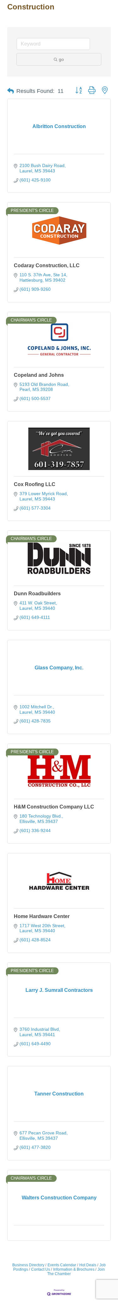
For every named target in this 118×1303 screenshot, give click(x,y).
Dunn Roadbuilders (37, 593)
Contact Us (40, 1269)
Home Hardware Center (42, 916)
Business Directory (28, 1265)
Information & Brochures (73, 1269)
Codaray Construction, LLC (47, 265)
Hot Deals (87, 1265)
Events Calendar (62, 1265)
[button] (10, 91)
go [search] (61, 59)
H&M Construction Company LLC (54, 806)
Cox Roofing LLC (34, 484)
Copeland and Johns (39, 375)
